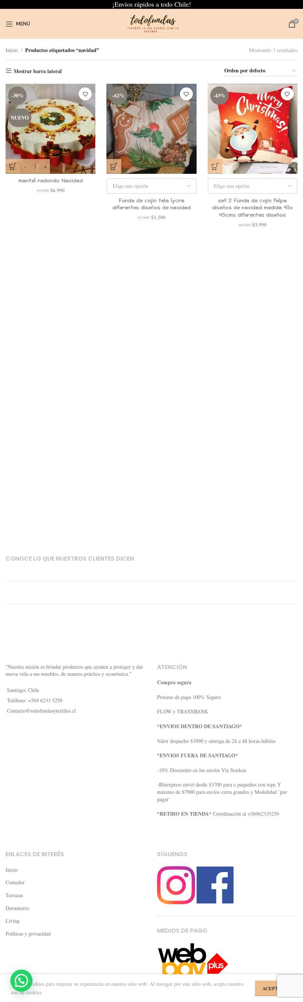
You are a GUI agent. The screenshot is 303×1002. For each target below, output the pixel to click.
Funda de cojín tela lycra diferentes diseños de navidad (151, 204)
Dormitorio (17, 908)
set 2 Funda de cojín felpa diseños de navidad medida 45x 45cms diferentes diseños (252, 208)
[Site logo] (151, 23)
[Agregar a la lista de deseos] (85, 93)
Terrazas (14, 895)
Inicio (12, 50)
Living (13, 920)
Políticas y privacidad (28, 933)
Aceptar (273, 988)
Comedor (15, 882)
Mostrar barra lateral (38, 71)
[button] (21, 981)
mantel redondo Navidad (50, 180)
